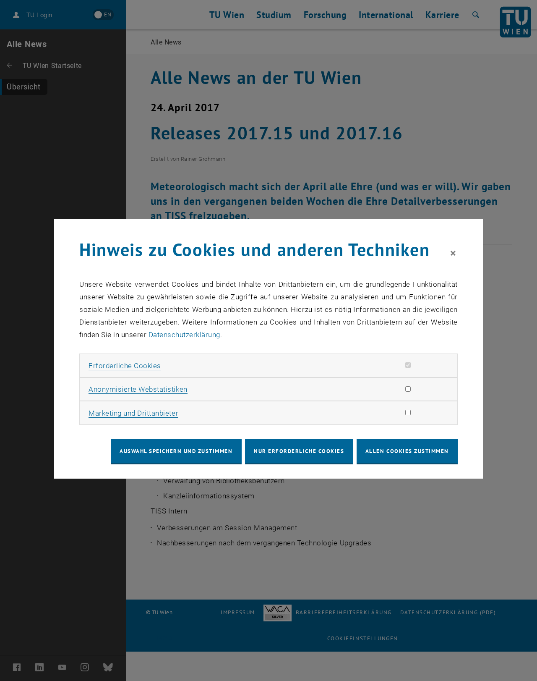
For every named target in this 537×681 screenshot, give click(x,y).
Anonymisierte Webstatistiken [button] (138, 389)
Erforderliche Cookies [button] (125, 365)
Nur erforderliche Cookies (299, 451)
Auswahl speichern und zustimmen (176, 451)
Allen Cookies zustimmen (407, 451)
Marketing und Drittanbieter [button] (133, 413)
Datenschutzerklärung (184, 334)
